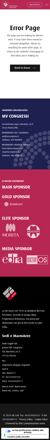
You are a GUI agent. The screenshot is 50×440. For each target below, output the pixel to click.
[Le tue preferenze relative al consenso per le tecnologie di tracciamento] (4, 435)
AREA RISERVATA (34, 4)
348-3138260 (16, 155)
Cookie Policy (41, 419)
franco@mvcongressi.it (12, 148)
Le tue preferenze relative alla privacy (27, 431)
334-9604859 (16, 140)
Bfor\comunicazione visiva (32, 423)
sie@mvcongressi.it (10, 136)
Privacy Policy (26, 419)
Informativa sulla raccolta (16, 436)
